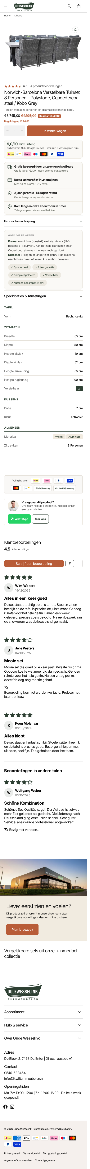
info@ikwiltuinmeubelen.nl (23, 1078)
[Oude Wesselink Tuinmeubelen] (23, 6)
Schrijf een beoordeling (34, 563)
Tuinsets (18, 15)
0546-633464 (15, 1073)
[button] (8, 6)
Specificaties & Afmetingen (25, 296)
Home (7, 15)
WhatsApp (21, 519)
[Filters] (70, 563)
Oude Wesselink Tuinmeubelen (31, 1128)
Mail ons (40, 519)
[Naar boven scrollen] (81, 1164)
